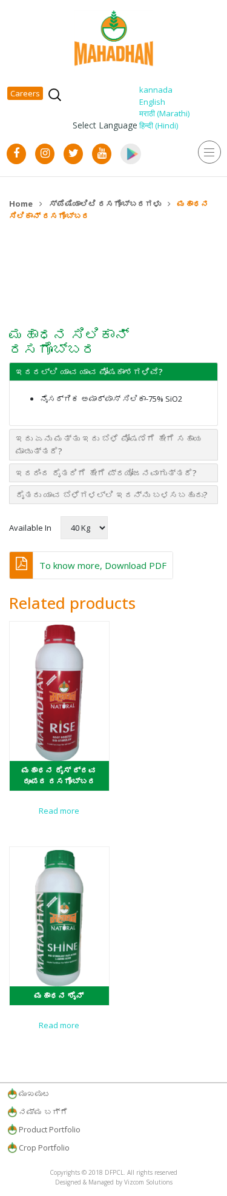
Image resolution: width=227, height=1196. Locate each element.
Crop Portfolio (44, 1147)
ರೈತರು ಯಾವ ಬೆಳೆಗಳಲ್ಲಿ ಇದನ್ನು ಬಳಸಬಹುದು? (112, 494)
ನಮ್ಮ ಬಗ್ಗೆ (43, 1111)
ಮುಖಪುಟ (34, 1093)
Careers (25, 93)
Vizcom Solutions (148, 1182)
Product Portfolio (50, 1129)
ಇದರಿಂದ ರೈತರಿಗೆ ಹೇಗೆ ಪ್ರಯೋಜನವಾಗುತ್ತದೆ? (106, 473)
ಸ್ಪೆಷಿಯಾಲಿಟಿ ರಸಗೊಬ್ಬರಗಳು (105, 203)
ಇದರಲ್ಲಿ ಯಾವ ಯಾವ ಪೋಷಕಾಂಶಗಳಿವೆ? (89, 371)
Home (21, 203)
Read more (59, 810)
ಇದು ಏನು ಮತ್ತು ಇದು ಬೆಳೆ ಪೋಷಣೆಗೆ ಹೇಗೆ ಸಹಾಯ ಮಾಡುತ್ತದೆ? (109, 445)
